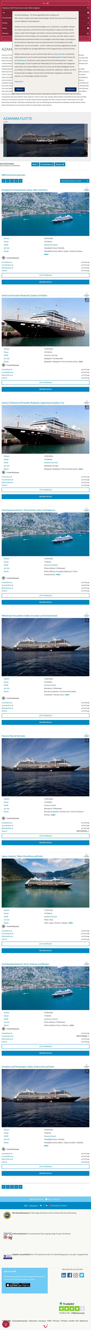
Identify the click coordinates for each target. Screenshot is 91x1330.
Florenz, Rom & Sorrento (13, 735)
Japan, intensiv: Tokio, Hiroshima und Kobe (22, 856)
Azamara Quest (50, 685)
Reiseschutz (84, 1321)
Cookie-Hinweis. (58, 54)
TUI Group (56, 1321)
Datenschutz (33, 1321)
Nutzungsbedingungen (20, 1321)
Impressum (33, 1205)
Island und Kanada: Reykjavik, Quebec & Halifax (24, 295)
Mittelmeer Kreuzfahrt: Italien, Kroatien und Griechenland (29, 615)
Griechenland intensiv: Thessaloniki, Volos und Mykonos (28, 510)
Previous (4, 140)
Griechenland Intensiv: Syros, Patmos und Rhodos (25, 964)
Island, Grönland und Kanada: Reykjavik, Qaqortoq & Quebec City (33, 402)
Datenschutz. (22, 60)
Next (87, 140)
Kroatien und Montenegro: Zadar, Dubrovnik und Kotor (28, 1066)
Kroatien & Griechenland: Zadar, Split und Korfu (24, 190)
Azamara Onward (51, 245)
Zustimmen (71, 89)
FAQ (77, 1321)
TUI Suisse (64, 1321)
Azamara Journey (50, 355)
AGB (25, 1205)
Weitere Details (45, 282)
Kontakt (71, 1321)
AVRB (49, 1321)
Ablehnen (19, 89)
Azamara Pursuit (50, 916)
